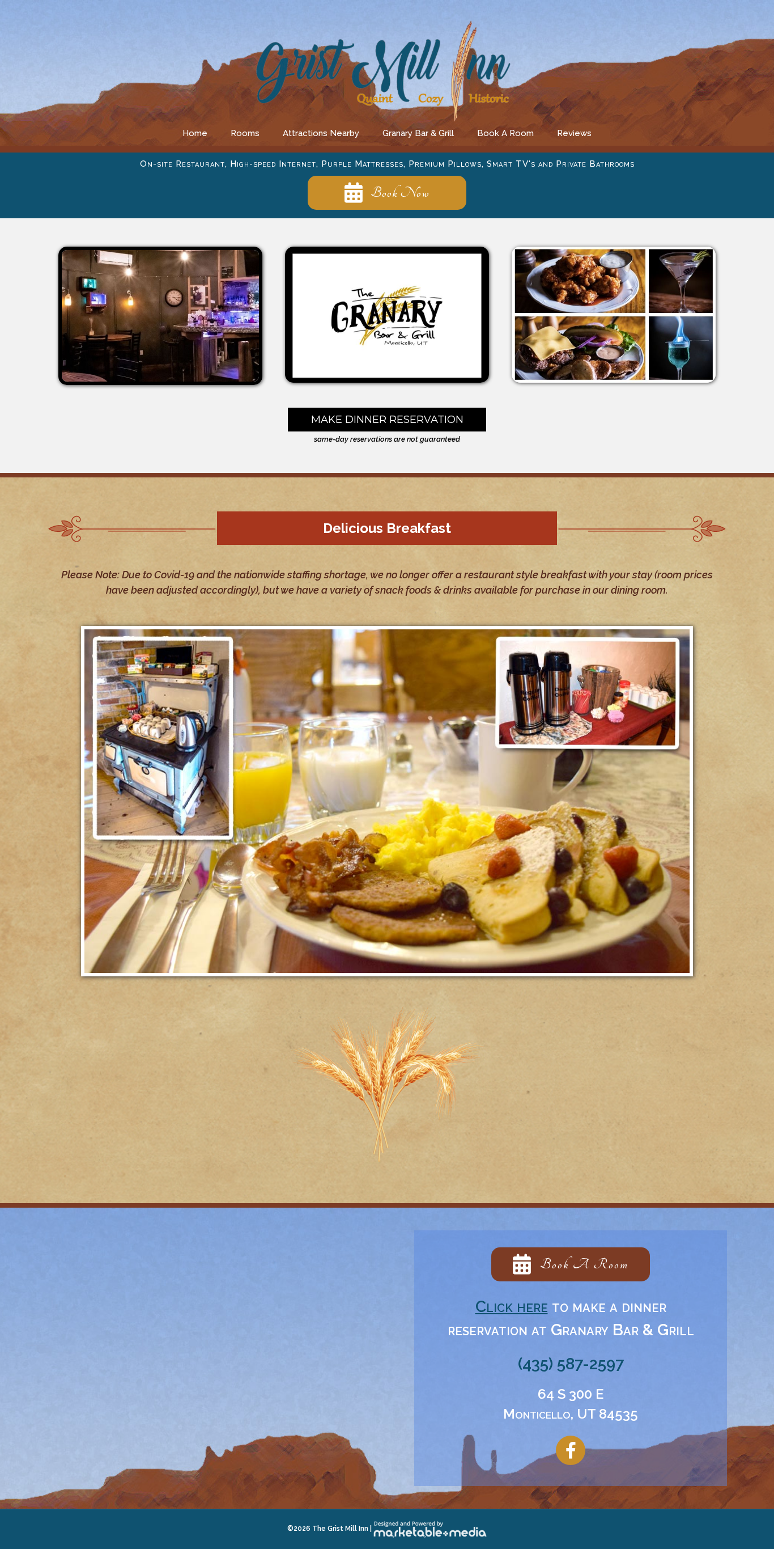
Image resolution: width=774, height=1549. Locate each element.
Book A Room (505, 133)
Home (194, 133)
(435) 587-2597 (571, 1364)
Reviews (574, 133)
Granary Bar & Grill (418, 133)
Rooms (245, 133)
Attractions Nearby (321, 133)
